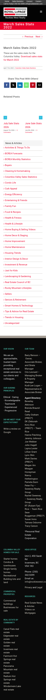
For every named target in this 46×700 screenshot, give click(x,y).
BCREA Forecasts (13, 153)
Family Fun (10, 206)
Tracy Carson (31, 526)
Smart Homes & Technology (19, 305)
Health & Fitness (13, 217)
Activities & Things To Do (17, 147)
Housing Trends (13, 253)
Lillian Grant (31, 451)
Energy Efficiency (13, 194)
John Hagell (31, 445)
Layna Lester (31, 448)
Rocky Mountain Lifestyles (18, 288)
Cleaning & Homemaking (17, 171)
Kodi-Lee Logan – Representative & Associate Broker (33, 389)
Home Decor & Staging (16, 235)
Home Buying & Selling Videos (20, 229)
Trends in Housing (14, 317)
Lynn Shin (29, 455)
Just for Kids (11, 270)
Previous (29, 36)
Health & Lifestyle (14, 223)
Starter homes (10, 558)
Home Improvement (15, 241)
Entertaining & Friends (16, 200)
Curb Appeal (11, 188)
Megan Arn (30, 465)
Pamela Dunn (31, 482)
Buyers (8, 165)
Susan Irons (31, 519)
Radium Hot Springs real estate (9, 679)
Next (38, 36)
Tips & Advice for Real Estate (19, 311)
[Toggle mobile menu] (41, 11)
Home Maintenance (15, 247)
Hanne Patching (33, 435)
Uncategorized (12, 323)
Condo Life (10, 182)
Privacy (28, 587)
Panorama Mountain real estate (10, 669)
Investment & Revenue (16, 264)
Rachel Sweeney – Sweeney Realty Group (33, 499)
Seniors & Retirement (15, 299)
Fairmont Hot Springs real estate (10, 659)
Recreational (10, 575)
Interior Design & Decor (16, 258)
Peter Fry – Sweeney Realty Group (32, 489)
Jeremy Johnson (33, 438)
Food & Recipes (13, 212)
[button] (5, 117)
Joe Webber (31, 441)
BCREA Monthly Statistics (18, 159)
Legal (39, 587)
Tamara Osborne (33, 522)
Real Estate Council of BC (17, 282)
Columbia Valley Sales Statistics (25, 68)
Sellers (8, 294)
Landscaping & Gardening (18, 276)
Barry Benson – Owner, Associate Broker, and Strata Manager (33, 362)
